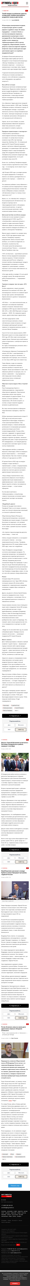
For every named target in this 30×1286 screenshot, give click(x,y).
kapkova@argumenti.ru (15, 1252)
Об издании (3, 1220)
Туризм (18, 1212)
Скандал (19, 1216)
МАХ (9, 729)
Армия (10, 1216)
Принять (15, 1283)
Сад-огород (15, 1214)
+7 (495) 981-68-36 (7, 1205)
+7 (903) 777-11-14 (15, 1250)
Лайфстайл (13, 1212)
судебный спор (15, 705)
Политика (4, 739)
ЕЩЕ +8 (16, 710)
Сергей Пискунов (19, 708)
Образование (4, 1216)
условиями (5, 1279)
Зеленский (5, 1154)
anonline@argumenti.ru (7, 1207)
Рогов (12, 1154)
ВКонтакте (21, 725)
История (21, 1214)
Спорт (2, 1212)
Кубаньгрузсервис (7, 708)
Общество (5, 10)
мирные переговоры (7, 1156)
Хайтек (14, 1216)
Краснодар (6, 705)
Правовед (3, 1214)
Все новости (15, 1220)
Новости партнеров (5, 1222)
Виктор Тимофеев (7, 710)
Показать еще (15, 1185)
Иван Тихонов (14, 1038)
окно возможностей (20, 1156)
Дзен (9, 725)
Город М (9, 1214)
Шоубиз (25, 1211)
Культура (23, 1212)
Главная (9, 1220)
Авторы (20, 1220)
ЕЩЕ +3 (4, 1159)
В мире (15, 1211)
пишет (10, 1100)
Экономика (10, 1211)
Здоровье (7, 1212)
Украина (18, 1154)
